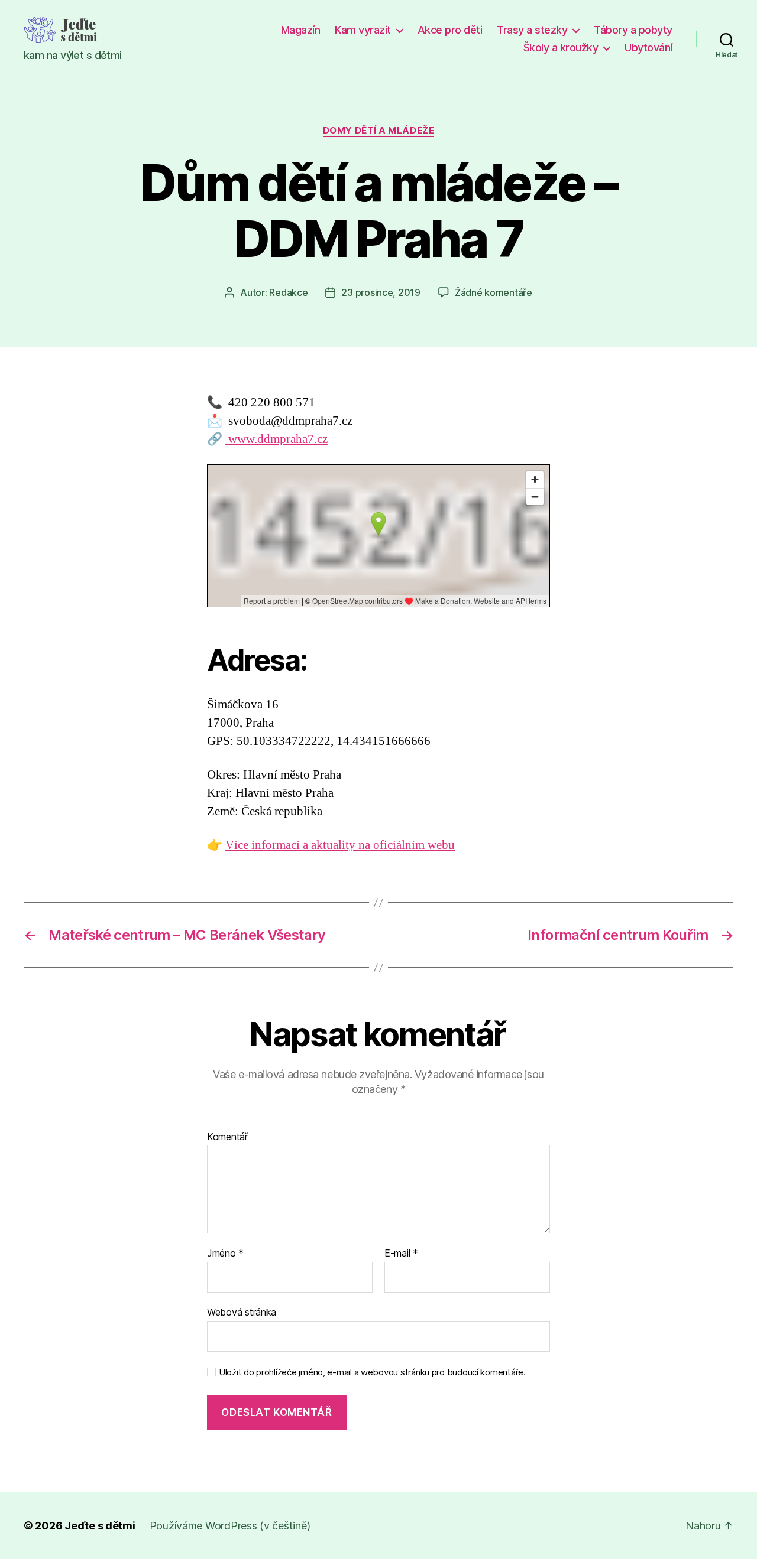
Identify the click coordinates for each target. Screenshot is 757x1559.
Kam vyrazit (363, 30)
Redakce (288, 292)
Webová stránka (241, 1311)
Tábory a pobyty (633, 30)
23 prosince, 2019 (380, 292)
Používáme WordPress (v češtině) (230, 1525)
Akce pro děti (450, 30)
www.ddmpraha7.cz (276, 439)
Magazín (301, 30)
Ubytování (648, 47)
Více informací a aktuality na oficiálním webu (340, 845)
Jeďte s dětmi (99, 1525)
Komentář (227, 1137)
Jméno (225, 1253)
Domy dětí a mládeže (378, 130)
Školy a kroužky (561, 47)
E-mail (401, 1253)
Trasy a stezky (532, 30)
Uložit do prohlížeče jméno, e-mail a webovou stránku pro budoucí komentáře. (372, 1372)
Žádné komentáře (493, 292)
